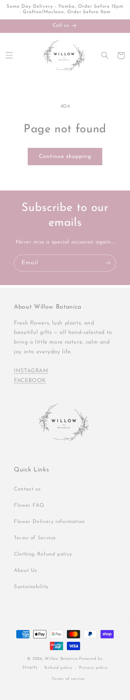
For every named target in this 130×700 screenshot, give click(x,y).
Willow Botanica (61, 659)
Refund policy (58, 668)
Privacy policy (93, 668)
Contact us (27, 489)
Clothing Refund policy (43, 554)
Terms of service (68, 679)
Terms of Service (35, 538)
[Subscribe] (108, 263)
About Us (25, 570)
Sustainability (31, 587)
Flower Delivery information (49, 521)
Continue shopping (65, 156)
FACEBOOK (30, 380)
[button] (9, 55)
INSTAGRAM (31, 371)
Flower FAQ (29, 505)
